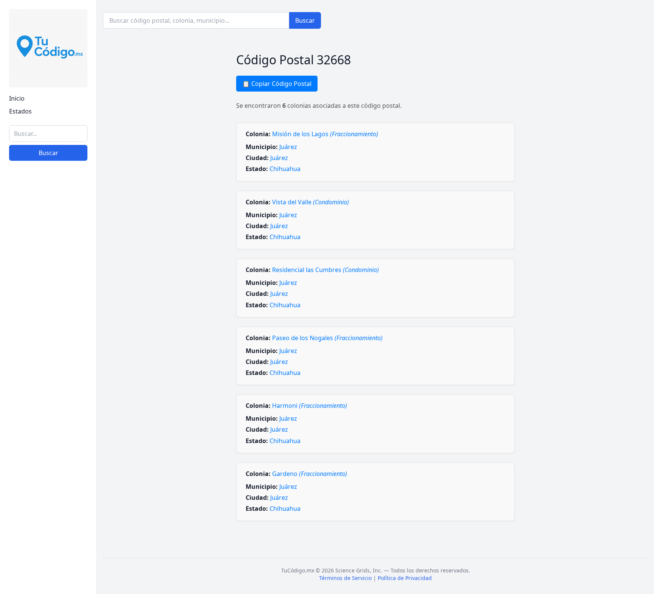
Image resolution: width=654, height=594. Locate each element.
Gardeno (309, 474)
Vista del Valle (310, 202)
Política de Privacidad (405, 578)
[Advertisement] (48, 471)
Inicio (17, 98)
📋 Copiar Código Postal (276, 83)
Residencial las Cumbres (325, 270)
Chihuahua (285, 169)
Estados (20, 111)
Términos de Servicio (345, 578)
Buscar (48, 153)
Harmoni (309, 405)
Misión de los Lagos (325, 134)
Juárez (288, 147)
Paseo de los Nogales (327, 338)
